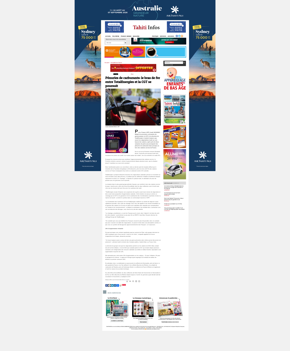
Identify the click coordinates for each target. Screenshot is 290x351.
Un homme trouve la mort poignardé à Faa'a (172, 193)
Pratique (155, 36)
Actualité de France (116, 62)
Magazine (136, 36)
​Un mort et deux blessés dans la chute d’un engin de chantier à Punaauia (173, 187)
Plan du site (141, 329)
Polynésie (115, 36)
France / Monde (126, 36)
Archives (171, 36)
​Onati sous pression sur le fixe (173, 204)
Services (163, 36)
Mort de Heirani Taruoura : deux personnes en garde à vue (173, 199)
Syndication (148, 329)
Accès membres (134, 329)
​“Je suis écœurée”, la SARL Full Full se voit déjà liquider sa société (174, 208)
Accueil (108, 36)
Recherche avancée (169, 64)
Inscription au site (156, 329)
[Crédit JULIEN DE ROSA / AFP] (133, 89)
